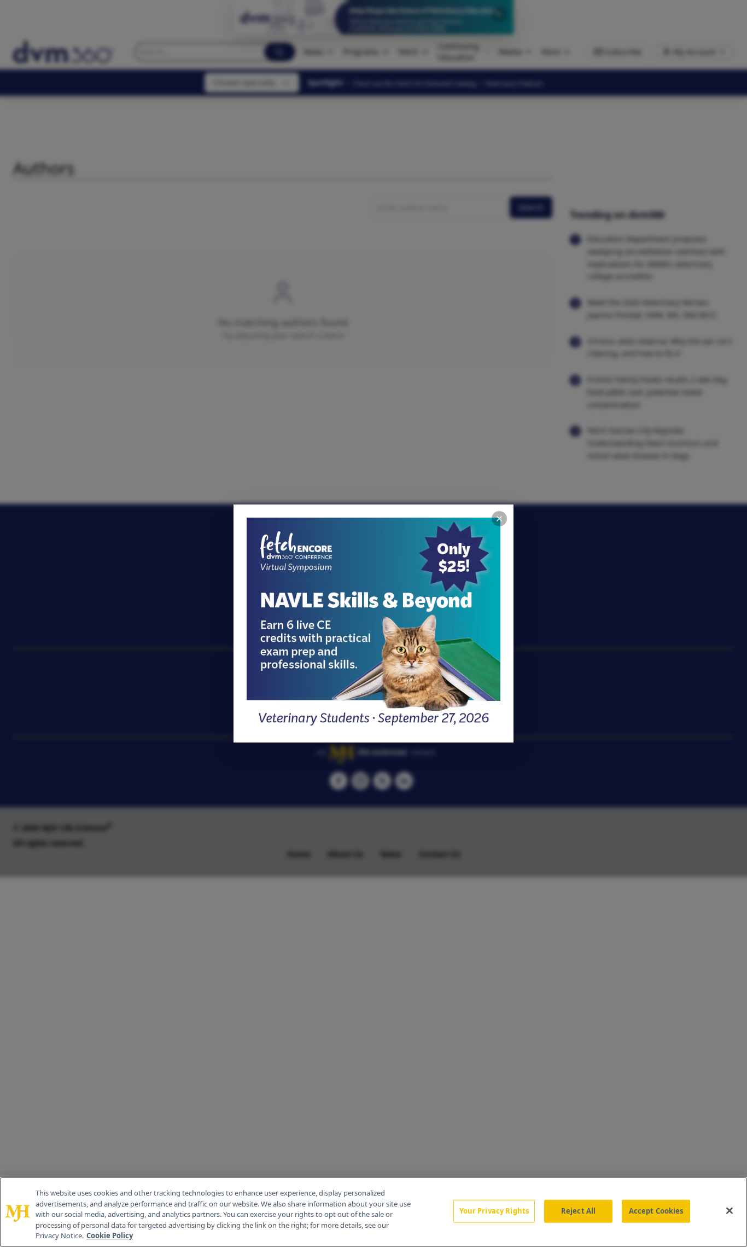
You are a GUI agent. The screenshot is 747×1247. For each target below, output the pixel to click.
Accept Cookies (656, 1211)
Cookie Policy (109, 1235)
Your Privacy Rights (494, 1211)
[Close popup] (499, 518)
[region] (373, 1212)
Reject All (578, 1211)
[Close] (729, 1211)
